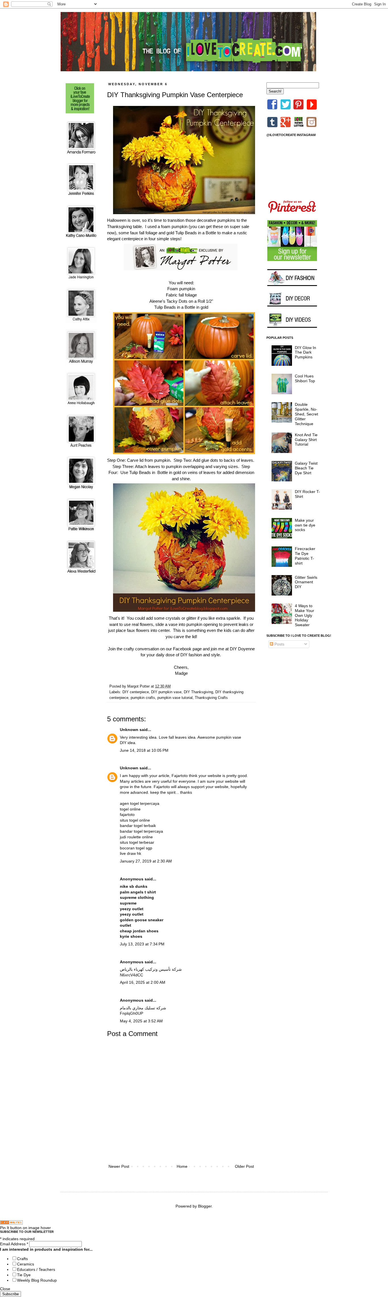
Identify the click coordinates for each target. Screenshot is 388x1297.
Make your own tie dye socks (305, 525)
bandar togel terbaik (138, 825)
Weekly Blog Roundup (37, 1280)
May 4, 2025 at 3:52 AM (141, 1021)
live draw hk (130, 853)
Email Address (14, 1244)
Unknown (129, 729)
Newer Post (119, 1166)
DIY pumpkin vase (166, 692)
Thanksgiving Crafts (211, 698)
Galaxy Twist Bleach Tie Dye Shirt (306, 468)
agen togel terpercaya (139, 803)
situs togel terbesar (137, 842)
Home (182, 1166)
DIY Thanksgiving (198, 692)
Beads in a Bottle (179, 307)
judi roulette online (136, 837)
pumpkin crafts (143, 698)
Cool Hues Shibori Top (305, 378)
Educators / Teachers (36, 1269)
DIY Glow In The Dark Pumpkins (305, 352)
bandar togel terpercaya (141, 831)
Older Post (244, 1166)
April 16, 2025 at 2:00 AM (142, 982)
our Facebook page (184, 648)
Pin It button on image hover (25, 1227)
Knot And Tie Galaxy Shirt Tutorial (306, 440)
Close (5, 1288)
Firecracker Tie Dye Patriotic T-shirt (305, 555)
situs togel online (135, 820)
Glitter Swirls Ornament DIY (306, 582)
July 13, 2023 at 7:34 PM (142, 944)
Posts (278, 644)
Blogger (205, 1206)
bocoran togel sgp (136, 848)
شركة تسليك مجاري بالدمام (143, 1008)
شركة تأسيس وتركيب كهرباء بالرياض (151, 969)
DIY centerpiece (135, 692)
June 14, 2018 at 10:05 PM (144, 750)
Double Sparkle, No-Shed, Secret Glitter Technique (306, 414)
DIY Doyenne (242, 648)
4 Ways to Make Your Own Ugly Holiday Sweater (304, 615)
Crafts (22, 1258)
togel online (130, 809)
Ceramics (25, 1264)
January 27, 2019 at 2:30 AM (146, 861)
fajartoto (127, 814)
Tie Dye (24, 1275)
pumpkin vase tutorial (175, 698)
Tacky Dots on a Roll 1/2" (189, 301)
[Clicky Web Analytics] (11, 1223)
